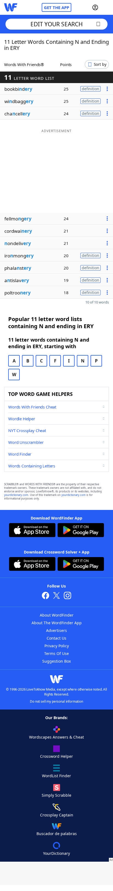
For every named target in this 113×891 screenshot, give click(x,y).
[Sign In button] (95, 7)
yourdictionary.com (16, 495)
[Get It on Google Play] (81, 530)
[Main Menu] (106, 7)
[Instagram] (67, 596)
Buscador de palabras (56, 833)
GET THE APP (56, 7)
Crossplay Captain (56, 815)
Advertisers (56, 630)
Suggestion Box (56, 661)
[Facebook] (45, 596)
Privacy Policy (56, 645)
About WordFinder (57, 615)
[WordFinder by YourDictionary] (10, 7)
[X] (56, 596)
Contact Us (56, 638)
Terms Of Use (56, 653)
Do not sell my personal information (56, 701)
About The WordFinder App (57, 622)
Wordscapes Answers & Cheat (56, 737)
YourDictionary (56, 853)
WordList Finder (56, 775)
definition (90, 88)
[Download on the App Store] (32, 530)
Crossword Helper (56, 756)
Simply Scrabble (56, 795)
